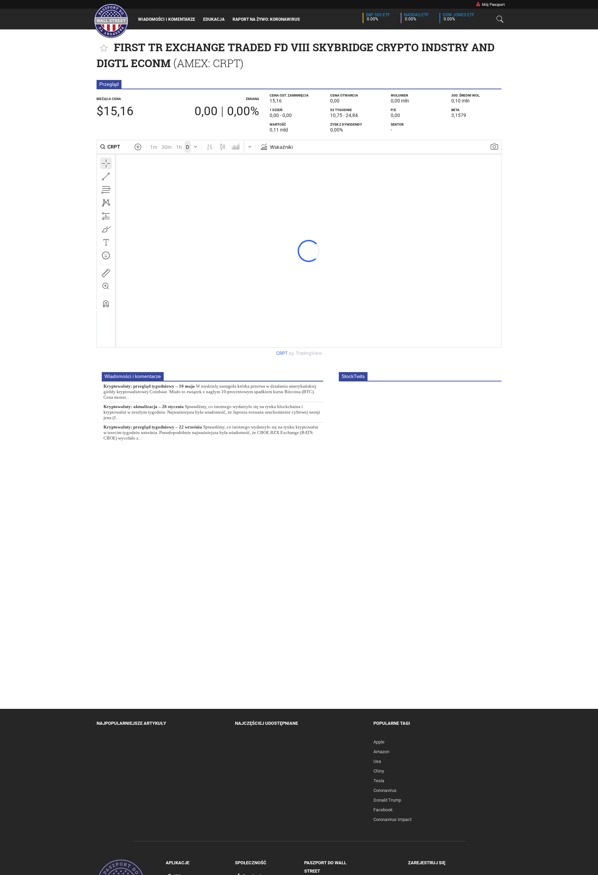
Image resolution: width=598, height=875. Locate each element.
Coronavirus (385, 790)
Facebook (383, 809)
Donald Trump (387, 800)
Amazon (381, 751)
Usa (377, 761)
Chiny (378, 771)
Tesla (378, 780)
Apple (378, 742)
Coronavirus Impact (392, 819)
